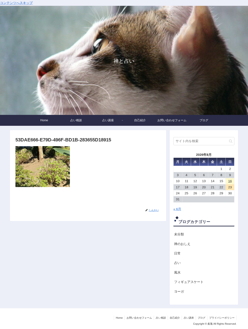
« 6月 (177, 209)
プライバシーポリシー (222, 317)
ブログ (201, 317)
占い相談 (161, 317)
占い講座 (189, 317)
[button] (230, 141)
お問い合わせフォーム (139, 317)
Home (119, 317)
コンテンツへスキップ (16, 3)
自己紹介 (175, 317)
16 (230, 181)
